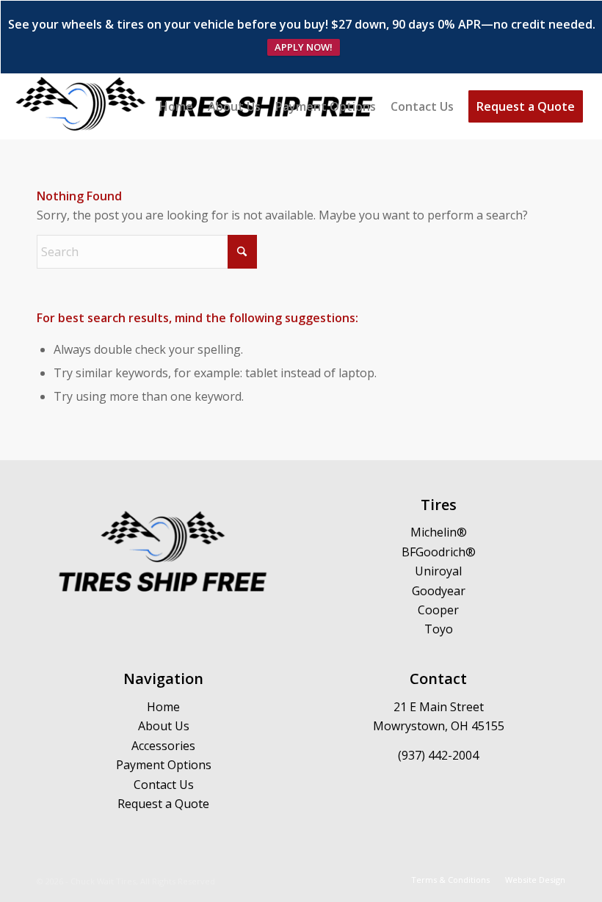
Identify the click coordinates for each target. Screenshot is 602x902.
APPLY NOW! (304, 47)
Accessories (163, 746)
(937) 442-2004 (438, 755)
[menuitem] (176, 106)
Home (163, 707)
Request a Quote (163, 804)
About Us (163, 726)
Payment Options (163, 765)
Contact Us (164, 784)
